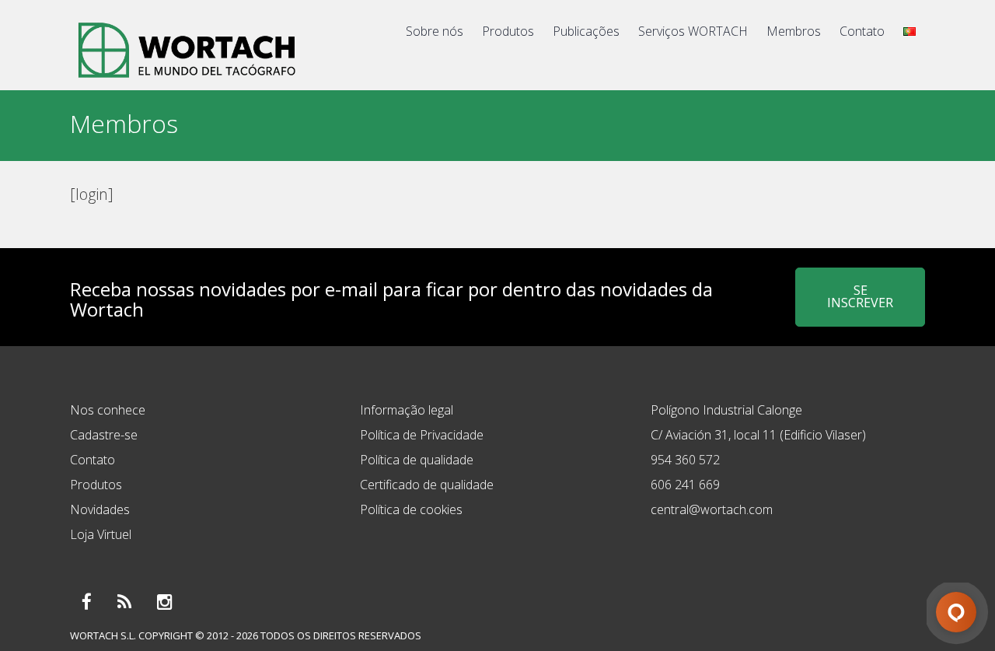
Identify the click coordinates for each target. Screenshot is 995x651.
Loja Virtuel (100, 534)
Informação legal (406, 409)
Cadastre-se (104, 434)
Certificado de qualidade (427, 484)
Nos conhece (107, 409)
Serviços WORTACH (693, 31)
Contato (862, 31)
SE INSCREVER (860, 296)
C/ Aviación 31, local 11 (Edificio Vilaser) (758, 434)
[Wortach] (186, 80)
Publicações (586, 31)
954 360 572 (685, 459)
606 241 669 (685, 484)
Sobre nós (434, 31)
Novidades (100, 509)
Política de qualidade (416, 459)
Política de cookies (411, 509)
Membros (793, 31)
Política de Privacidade (422, 434)
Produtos (508, 31)
